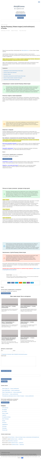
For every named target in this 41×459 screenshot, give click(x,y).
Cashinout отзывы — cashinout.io (17, 442)
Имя (2, 350)
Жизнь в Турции (5, 413)
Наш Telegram (20, 17)
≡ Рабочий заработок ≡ (7, 158)
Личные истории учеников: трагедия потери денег (13, 77)
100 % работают (5, 407)
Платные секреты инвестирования (10, 72)
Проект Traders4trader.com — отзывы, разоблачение (8, 323)
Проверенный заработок (20, 15)
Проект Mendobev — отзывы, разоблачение (27, 338)
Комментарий (3, 355)
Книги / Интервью (5, 418)
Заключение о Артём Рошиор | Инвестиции (12, 79)
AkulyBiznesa (19, 6)
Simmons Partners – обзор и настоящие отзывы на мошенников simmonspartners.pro (23, 437)
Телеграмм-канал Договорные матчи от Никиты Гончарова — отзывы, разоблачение (9, 338)
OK (22, 457)
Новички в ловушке (7, 74)
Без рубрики (4, 409)
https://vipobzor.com (25, 50)
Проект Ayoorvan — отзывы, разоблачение (27, 323)
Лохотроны (16, 30)
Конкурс (3, 420)
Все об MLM (4, 411)
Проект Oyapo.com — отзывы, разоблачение (9, 307)
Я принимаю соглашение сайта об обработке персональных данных (14, 354)
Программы (4, 428)
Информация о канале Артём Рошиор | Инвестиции (13, 70)
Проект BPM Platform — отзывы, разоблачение (28, 307)
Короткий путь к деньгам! (13, 440)
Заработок (4, 415)
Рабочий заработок (5, 402)
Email (14, 350)
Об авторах (4, 426)
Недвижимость (5, 424)
